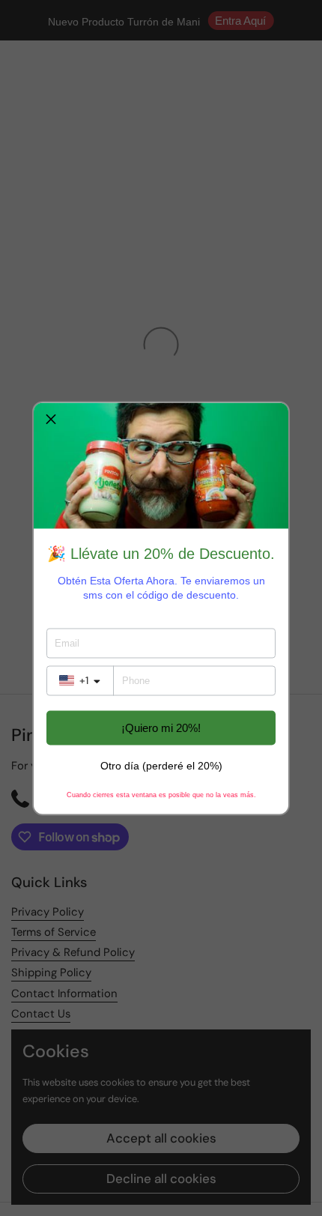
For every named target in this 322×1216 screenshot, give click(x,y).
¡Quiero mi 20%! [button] (161, 728)
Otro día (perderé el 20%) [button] (161, 765)
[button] (51, 420)
